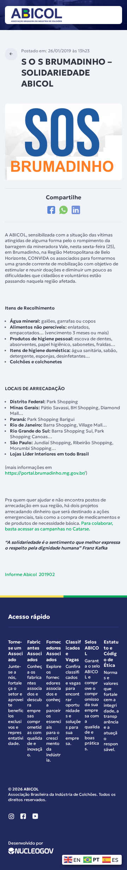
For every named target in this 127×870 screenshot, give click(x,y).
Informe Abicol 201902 (30, 574)
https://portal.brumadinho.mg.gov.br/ (45, 473)
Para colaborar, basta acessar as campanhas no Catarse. (59, 526)
